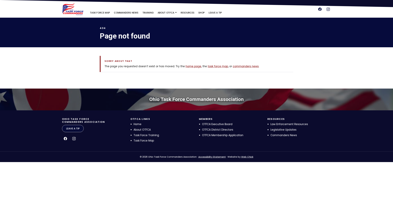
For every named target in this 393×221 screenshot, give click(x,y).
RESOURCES (187, 12)
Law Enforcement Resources (289, 124)
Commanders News (283, 135)
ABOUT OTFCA (166, 12)
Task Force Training (146, 135)
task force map (218, 66)
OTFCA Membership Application (222, 135)
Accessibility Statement (212, 156)
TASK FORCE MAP (100, 12)
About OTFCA (142, 130)
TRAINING (148, 12)
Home (137, 124)
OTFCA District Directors (217, 130)
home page (193, 66)
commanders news (246, 66)
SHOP (202, 13)
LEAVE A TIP (215, 12)
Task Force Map (144, 140)
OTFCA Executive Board (217, 124)
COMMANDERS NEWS (126, 12)
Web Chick (247, 156)
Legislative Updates (283, 130)
